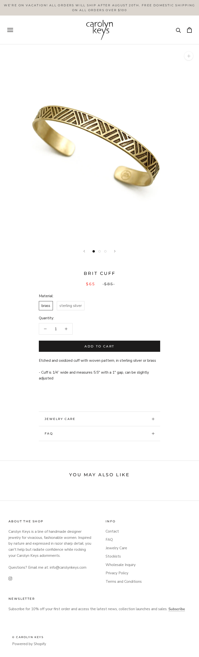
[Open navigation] (10, 30)
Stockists (113, 556)
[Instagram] (10, 578)
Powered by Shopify (29, 643)
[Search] (178, 30)
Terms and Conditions (124, 581)
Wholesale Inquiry (121, 564)
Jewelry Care (60, 419)
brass (45, 305)
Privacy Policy (117, 573)
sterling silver (70, 305)
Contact (112, 531)
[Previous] (84, 251)
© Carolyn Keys (28, 637)
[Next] (115, 251)
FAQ (49, 433)
